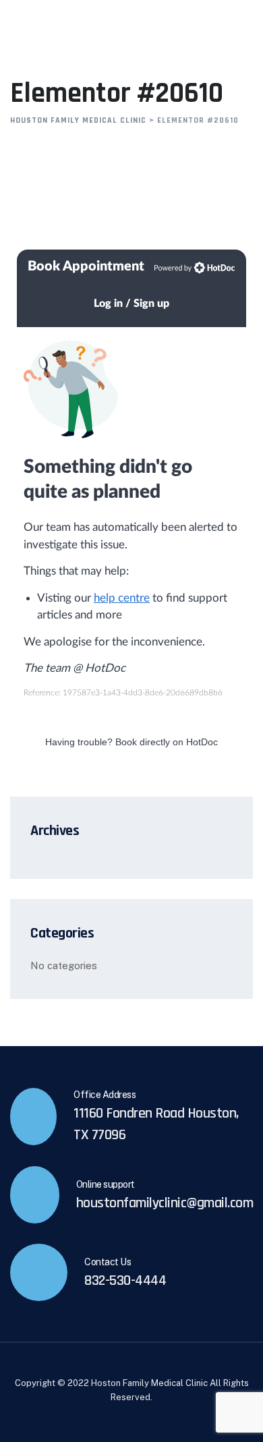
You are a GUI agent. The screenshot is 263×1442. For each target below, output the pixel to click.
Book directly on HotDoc (166, 742)
